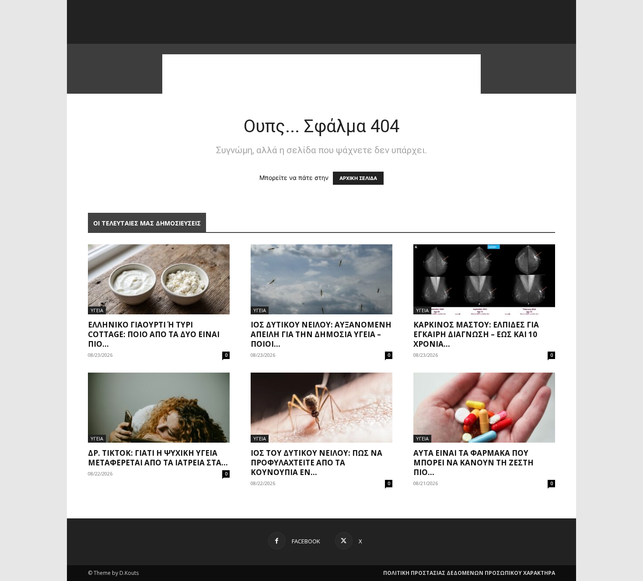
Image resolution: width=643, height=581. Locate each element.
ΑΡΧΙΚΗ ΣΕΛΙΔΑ (358, 178)
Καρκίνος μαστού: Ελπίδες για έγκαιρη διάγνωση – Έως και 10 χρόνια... (476, 334)
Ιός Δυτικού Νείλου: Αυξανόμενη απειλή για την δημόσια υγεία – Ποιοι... (321, 334)
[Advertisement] (321, 74)
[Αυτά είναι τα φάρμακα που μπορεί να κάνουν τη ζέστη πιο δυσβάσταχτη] (484, 408)
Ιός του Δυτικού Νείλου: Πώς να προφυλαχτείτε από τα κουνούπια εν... (316, 462)
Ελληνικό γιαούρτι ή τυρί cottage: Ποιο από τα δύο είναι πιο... (154, 334)
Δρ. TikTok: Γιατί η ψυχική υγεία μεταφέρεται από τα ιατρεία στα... (158, 458)
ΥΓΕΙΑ (97, 310)
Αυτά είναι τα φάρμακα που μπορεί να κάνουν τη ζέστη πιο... (473, 462)
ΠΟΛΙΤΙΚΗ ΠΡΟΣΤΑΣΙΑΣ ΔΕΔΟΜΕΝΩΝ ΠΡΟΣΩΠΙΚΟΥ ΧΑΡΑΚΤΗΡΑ (469, 573)
